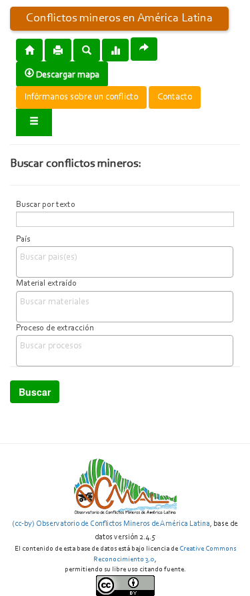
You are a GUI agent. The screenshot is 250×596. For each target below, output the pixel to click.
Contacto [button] (174, 97)
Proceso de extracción (55, 328)
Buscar (35, 391)
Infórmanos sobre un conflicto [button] (81, 97)
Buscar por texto (45, 205)
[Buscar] (86, 49)
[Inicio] (29, 49)
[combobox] (124, 262)
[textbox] (128, 258)
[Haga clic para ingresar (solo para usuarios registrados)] (34, 122)
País (23, 240)
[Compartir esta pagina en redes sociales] (144, 49)
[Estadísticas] (115, 49)
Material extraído (46, 284)
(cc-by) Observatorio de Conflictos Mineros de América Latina (111, 524)
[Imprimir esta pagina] (58, 50)
